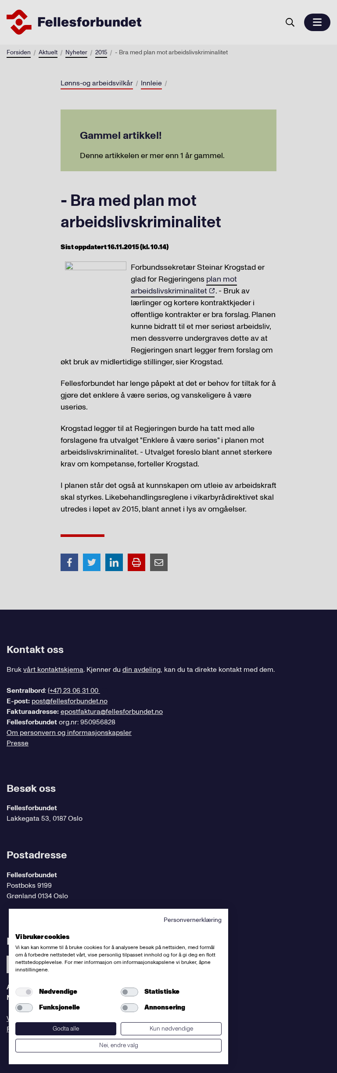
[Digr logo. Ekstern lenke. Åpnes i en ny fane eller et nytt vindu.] (21, 927)
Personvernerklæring (193, 920)
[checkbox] (24, 992)
